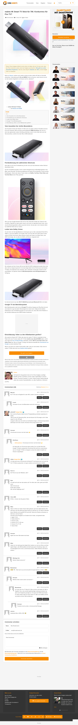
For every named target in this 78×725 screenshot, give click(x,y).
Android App (58, 716)
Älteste (47, 387)
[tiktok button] (35, 716)
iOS (38, 69)
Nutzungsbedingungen (11, 653)
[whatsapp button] (39, 716)
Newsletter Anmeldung (63, 37)
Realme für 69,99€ (17, 108)
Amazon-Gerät (24, 348)
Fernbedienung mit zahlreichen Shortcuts (17, 117)
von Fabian (25, 17)
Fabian (15, 372)
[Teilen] (26, 357)
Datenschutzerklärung (33, 651)
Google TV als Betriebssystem (14, 121)
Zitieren (39, 397)
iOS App (49, 716)
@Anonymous (18, 442)
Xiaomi (11, 75)
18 (9, 17)
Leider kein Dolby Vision (12, 119)
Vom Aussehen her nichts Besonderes (16, 116)
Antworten (45, 397)
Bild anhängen (43, 647)
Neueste (43, 387)
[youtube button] (28, 716)
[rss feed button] (43, 716)
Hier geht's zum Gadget (26, 353)
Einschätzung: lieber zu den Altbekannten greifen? (19, 122)
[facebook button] (24, 716)
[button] (59, 710)
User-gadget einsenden (39, 700)
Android (32, 69)
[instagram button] (32, 716)
